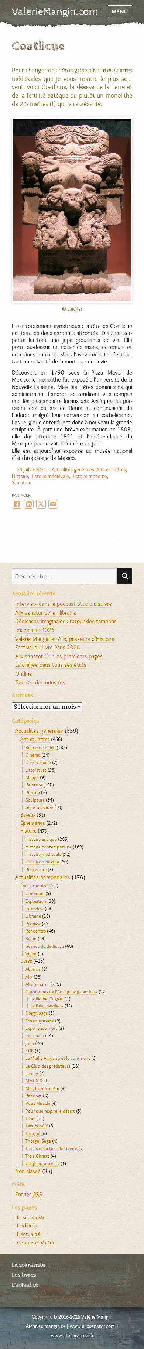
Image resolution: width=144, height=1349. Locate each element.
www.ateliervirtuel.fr (72, 1335)
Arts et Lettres (111, 469)
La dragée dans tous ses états (50, 664)
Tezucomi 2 (36, 1125)
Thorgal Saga (38, 1141)
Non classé (28, 1171)
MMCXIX (33, 1080)
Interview (34, 908)
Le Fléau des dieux (47, 1005)
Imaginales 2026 (35, 629)
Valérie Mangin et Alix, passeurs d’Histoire (64, 638)
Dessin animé (38, 762)
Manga (32, 777)
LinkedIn (29, 504)
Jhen (29, 1043)
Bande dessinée (40, 747)
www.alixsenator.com (92, 1326)
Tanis (30, 1118)
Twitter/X (41, 504)
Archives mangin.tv (45, 1326)
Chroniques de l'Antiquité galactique (61, 991)
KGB (29, 1050)
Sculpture (21, 482)
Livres (26, 960)
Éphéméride (32, 823)
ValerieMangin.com (55, 12)
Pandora (33, 1096)
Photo (31, 792)
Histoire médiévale (49, 476)
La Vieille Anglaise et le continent (57, 1058)
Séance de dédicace (44, 946)
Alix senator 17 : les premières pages (59, 656)
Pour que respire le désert (50, 1111)
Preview (33, 923)
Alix (28, 977)
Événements (33, 885)
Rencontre (35, 931)
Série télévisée (39, 807)
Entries (28, 1194)
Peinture (33, 785)
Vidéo (31, 953)
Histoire (20, 476)
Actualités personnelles (42, 877)
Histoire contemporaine (48, 847)
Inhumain (34, 1035)
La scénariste (31, 1217)
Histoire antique (41, 839)
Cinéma (32, 755)
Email (53, 504)
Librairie (33, 916)
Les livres (27, 1225)
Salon (31, 938)
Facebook (16, 504)
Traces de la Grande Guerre (51, 1148)
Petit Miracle (37, 1103)
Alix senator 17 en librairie (45, 612)
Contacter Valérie (36, 1242)
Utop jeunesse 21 (42, 1163)
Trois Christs (37, 1156)
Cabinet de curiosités (40, 682)
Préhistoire (36, 869)
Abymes (33, 969)
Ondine (23, 673)
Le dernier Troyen (46, 998)
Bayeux (27, 815)
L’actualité (28, 1233)
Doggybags (36, 1013)
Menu (120, 11)
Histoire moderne (89, 476)
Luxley (31, 1073)
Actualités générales (73, 469)
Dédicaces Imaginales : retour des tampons (66, 621)
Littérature (36, 770)
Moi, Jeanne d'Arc (42, 1088)
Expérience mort (41, 1028)
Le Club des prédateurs (47, 1066)
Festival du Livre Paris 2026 (47, 647)
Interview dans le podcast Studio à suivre (63, 603)
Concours (34, 893)
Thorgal (32, 1133)
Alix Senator (37, 984)
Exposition (35, 901)
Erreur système (39, 1021)
